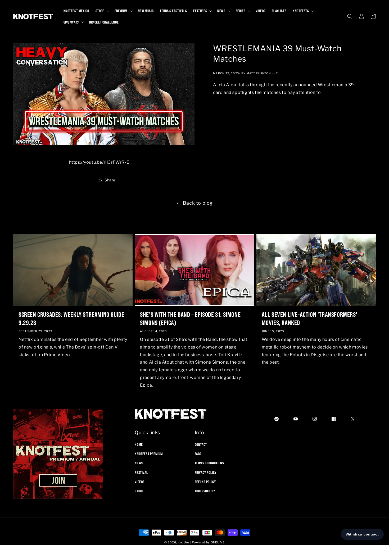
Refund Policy (205, 482)
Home (139, 444)
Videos (139, 482)
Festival (141, 472)
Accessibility (205, 491)
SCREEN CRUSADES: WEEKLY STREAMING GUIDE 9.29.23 (71, 318)
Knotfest (184, 542)
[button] (101, 10)
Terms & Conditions (209, 463)
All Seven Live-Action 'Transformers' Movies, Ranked (310, 318)
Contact (201, 444)
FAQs (198, 454)
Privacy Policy (205, 472)
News (139, 463)
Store (139, 491)
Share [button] (110, 180)
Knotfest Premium (149, 454)
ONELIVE (218, 542)
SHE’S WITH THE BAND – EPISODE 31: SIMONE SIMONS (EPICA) (190, 318)
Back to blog (198, 203)
